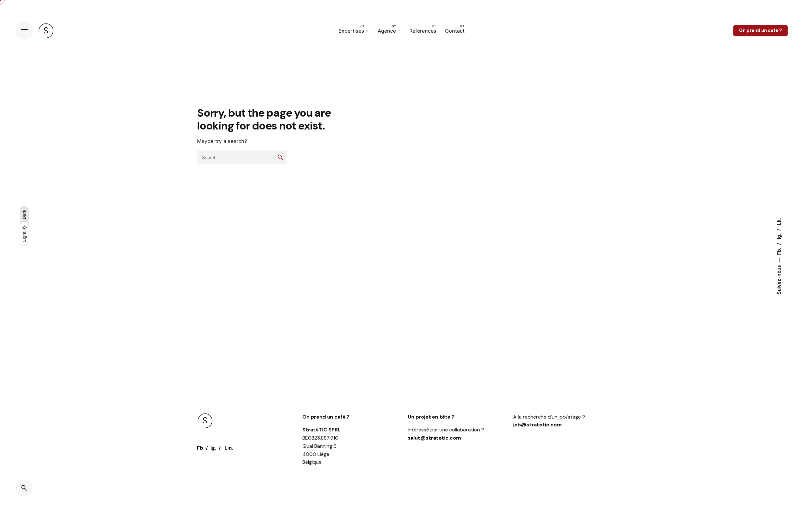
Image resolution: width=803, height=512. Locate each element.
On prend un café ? (760, 30)
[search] (280, 157)
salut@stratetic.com (434, 438)
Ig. (779, 235)
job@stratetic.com (537, 424)
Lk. (779, 221)
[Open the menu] (24, 31)
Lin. (229, 448)
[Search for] (242, 157)
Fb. (779, 250)
